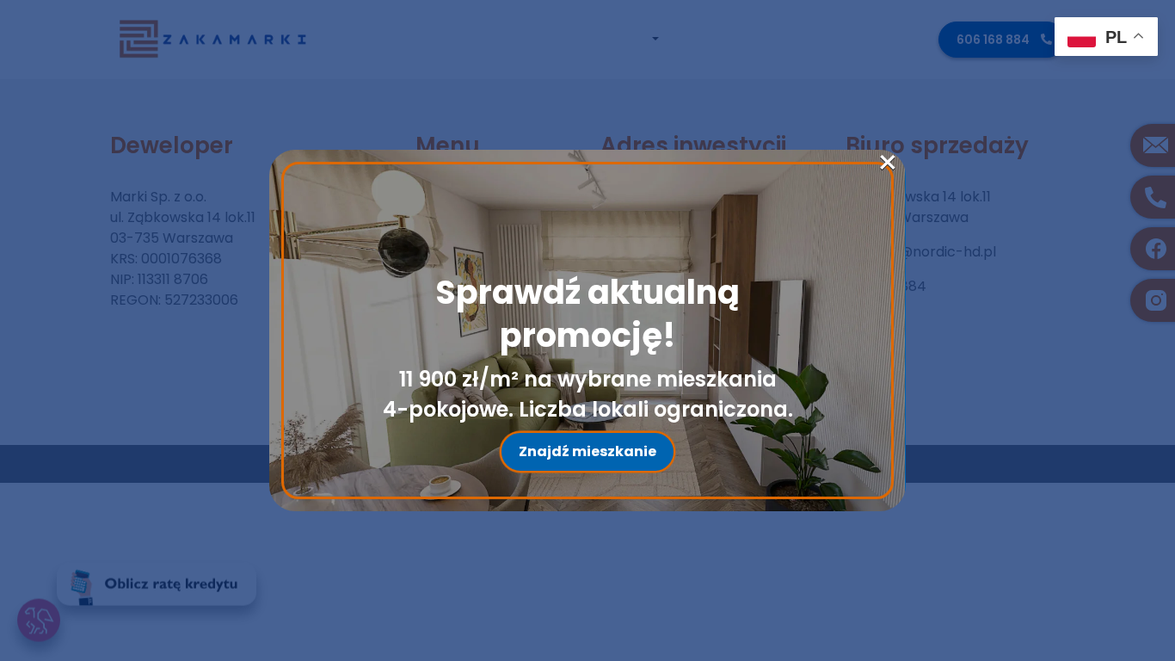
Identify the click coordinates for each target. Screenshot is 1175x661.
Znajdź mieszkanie (587, 451)
